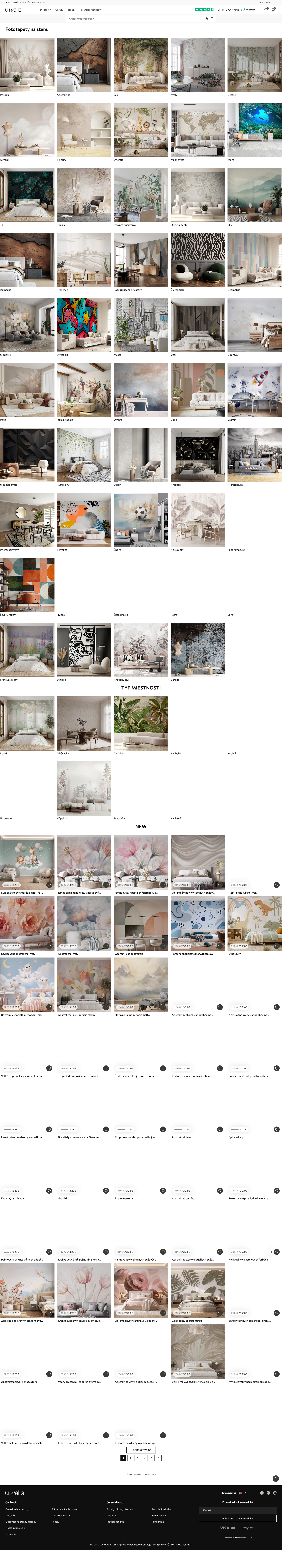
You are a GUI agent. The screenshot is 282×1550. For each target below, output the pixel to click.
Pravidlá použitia (115, 1521)
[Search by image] (206, 18)
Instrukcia (10, 1534)
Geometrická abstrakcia (129, 953)
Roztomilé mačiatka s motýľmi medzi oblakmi (22, 1014)
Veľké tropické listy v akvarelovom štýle (22, 1076)
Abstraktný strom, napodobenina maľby (193, 1014)
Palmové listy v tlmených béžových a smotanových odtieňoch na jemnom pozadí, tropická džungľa (136, 1259)
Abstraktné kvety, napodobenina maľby (250, 1014)
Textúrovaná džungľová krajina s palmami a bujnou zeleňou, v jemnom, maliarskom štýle (136, 1442)
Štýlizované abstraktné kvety (18, 953)
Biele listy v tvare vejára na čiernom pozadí (79, 1137)
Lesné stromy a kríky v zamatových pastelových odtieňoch (79, 1442)
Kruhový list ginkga (12, 1198)
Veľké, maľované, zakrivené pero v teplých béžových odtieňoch (193, 1381)
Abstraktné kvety (68, 953)
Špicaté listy (236, 1137)
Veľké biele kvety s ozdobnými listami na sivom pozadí (22, 1442)
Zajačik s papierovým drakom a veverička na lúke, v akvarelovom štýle (22, 1320)
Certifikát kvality (61, 1515)
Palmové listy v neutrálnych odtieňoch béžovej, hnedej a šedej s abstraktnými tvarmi (22, 1259)
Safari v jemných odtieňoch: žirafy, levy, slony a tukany (250, 1320)
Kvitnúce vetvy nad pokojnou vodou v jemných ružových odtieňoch (250, 1381)
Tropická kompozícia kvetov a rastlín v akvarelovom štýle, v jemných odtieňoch (79, 1076)
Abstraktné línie (181, 1137)
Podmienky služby (161, 1509)
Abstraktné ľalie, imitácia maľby (76, 1014)
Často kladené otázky (16, 1509)
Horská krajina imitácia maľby (132, 1014)
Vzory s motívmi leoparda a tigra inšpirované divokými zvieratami (79, 1381)
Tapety (55, 1521)
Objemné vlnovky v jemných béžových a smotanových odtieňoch (193, 892)
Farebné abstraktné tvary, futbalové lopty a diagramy (193, 953)
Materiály (10, 1515)
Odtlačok (112, 1515)
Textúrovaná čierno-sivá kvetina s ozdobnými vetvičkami (193, 1076)
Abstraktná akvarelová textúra (19, 1381)
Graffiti (62, 1198)
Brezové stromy (124, 1198)
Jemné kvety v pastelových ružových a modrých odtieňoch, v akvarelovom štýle (136, 892)
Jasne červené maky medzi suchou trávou (250, 1076)
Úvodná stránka (133, 1474)
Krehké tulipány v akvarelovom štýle (79, 1320)
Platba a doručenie (15, 1527)
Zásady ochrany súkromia (120, 1509)
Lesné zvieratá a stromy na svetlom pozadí (22, 1137)
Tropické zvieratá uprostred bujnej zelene (136, 1137)
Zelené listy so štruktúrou (187, 1320)
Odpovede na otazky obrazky (20, 1521)
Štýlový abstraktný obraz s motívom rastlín (136, 1076)
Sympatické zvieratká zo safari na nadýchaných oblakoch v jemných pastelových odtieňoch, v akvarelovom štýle (22, 892)
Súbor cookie (159, 1515)
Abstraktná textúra (183, 1198)
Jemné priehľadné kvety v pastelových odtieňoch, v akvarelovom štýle (79, 892)
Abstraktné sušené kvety (243, 892)
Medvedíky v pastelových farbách (248, 1259)
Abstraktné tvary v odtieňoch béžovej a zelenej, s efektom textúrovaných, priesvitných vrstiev (193, 1259)
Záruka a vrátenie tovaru (65, 1509)
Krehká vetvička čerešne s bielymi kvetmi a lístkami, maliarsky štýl (79, 1259)
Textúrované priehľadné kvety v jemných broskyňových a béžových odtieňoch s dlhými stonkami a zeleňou (250, 1198)
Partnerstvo (158, 1521)
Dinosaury (235, 953)
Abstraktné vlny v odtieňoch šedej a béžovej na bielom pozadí (136, 1381)
